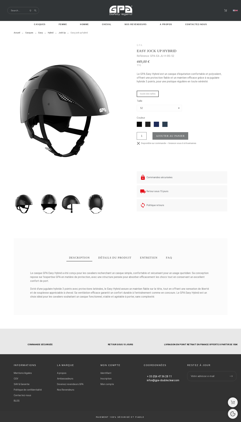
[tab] (79, 257)
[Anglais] (236, 10)
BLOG (17, 400)
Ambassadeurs (65, 378)
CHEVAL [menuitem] (106, 24)
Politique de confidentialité (28, 389)
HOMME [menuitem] (84, 24)
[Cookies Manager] (233, 414)
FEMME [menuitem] (63, 24)
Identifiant (105, 373)
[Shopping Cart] (233, 402)
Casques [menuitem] (40, 24)
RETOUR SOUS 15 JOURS (120, 344)
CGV (16, 378)
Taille (139, 101)
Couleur (141, 118)
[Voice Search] (30, 10)
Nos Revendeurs (65, 389)
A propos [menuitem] (166, 24)
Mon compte (107, 384)
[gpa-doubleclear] (120, 11)
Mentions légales (23, 373)
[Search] (35, 10)
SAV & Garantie (22, 384)
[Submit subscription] (231, 376)
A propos (61, 373)
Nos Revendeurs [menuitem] (136, 24)
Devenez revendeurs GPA (70, 384)
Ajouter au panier (170, 136)
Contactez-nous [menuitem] (196, 24)
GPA (140, 45)
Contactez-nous (22, 395)
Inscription (106, 378)
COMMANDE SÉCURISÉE (40, 344)
